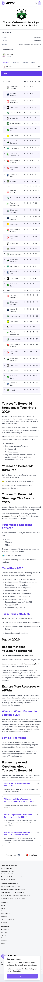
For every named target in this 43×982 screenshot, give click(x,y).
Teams (3, 935)
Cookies (4, 916)
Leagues (4, 932)
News (3, 943)
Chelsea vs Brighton (7, 871)
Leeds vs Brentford (7, 868)
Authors (3, 908)
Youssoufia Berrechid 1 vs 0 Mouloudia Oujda (19, 664)
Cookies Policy (28, 969)
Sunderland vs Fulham (8, 874)
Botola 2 (6, 807)
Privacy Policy (5, 914)
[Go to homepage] (8, 3)
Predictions (5, 929)
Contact (4, 911)
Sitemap (4, 922)
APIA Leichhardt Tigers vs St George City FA (15, 895)
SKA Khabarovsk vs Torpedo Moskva (13, 889)
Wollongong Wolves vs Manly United (13, 898)
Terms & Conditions (7, 919)
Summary (6, 62)
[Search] (36, 3)
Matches (16, 62)
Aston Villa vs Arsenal (8, 879)
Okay (22, 976)
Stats (33, 62)
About (3, 905)
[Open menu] (39, 3)
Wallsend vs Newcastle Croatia (11, 887)
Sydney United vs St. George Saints (12, 892)
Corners (25, 62)
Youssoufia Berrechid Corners (13, 516)
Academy (4, 941)
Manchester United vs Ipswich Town (12, 877)
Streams (4, 938)
